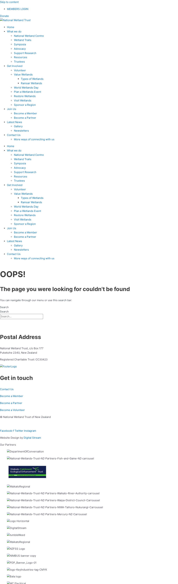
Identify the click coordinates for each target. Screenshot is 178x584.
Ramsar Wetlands (31, 83)
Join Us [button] (11, 109)
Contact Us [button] (14, 135)
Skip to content (9, 2)
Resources (20, 57)
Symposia (20, 44)
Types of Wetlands (32, 79)
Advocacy (20, 48)
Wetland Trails (22, 40)
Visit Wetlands (22, 100)
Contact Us (7, 389)
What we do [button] (14, 31)
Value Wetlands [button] (23, 74)
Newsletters (21, 130)
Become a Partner (25, 117)
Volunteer (20, 70)
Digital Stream (32, 437)
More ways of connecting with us (34, 139)
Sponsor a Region (25, 104)
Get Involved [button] (14, 66)
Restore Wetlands (25, 96)
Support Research (25, 53)
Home (10, 27)
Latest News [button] (14, 122)
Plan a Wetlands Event (27, 91)
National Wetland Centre (29, 35)
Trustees (19, 61)
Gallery (18, 126)
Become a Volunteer (12, 410)
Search (4, 307)
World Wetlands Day (26, 87)
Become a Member (25, 113)
